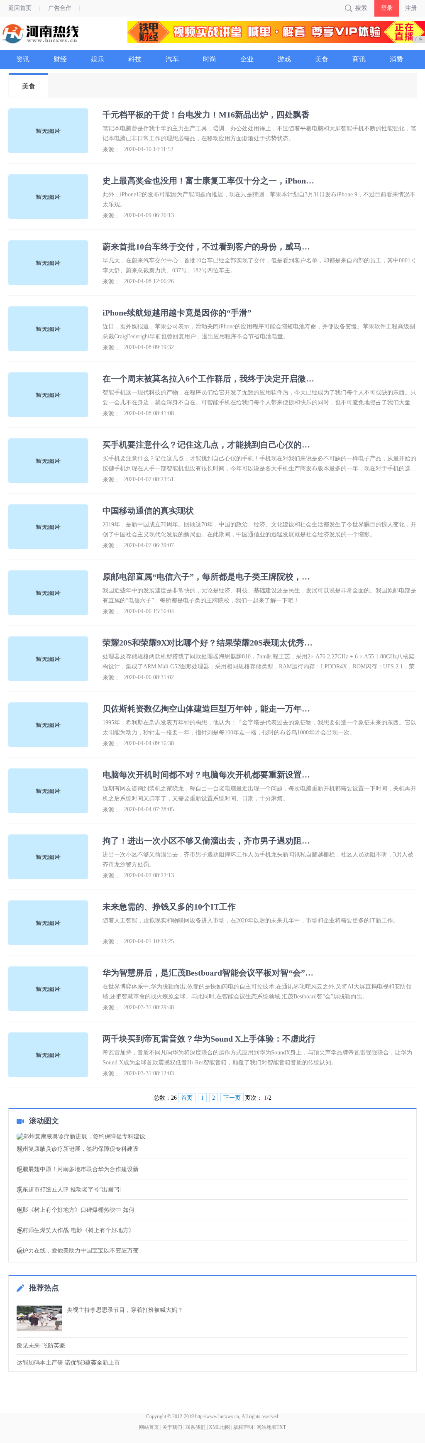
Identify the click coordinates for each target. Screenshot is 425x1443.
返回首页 (20, 8)
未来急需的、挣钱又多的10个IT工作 (169, 906)
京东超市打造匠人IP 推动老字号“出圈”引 (69, 1190)
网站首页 (149, 1427)
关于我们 (172, 1427)
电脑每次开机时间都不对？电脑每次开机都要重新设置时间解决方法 (210, 774)
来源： (111, 150)
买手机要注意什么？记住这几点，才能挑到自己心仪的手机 (210, 444)
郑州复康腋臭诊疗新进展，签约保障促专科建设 (78, 1149)
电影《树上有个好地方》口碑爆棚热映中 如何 (75, 1210)
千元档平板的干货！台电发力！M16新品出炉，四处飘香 (206, 114)
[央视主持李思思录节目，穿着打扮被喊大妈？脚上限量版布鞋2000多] (39, 1318)
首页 (187, 1098)
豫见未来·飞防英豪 (41, 1346)
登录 (387, 8)
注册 (411, 8)
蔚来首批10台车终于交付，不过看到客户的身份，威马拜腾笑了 (210, 246)
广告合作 (59, 8)
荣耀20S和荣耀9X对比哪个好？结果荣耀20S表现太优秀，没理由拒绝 (210, 642)
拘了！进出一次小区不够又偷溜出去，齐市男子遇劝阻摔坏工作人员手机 (210, 840)
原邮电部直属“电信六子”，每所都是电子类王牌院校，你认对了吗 (210, 576)
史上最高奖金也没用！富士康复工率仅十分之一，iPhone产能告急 (210, 180)
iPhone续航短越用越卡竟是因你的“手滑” (177, 312)
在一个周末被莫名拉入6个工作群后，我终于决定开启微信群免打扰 (210, 378)
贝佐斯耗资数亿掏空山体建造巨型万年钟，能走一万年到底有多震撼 (210, 708)
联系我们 (195, 1427)
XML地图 (219, 1427)
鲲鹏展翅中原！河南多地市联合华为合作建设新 (78, 1169)
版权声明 (243, 1427)
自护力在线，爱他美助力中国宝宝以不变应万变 (78, 1251)
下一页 (232, 1098)
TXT (281, 1427)
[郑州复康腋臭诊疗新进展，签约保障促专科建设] (212, 1136)
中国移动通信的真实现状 (148, 510)
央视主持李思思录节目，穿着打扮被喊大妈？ (125, 1310)
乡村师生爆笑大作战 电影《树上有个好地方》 (75, 1230)
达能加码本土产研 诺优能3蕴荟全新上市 (68, 1363)
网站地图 (266, 1427)
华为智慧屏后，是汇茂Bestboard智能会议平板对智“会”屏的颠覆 (210, 972)
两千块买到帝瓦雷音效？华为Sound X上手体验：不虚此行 (209, 1038)
